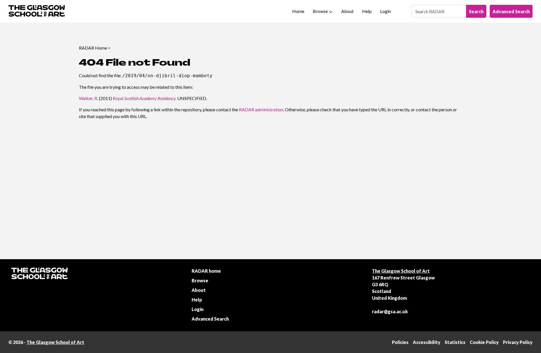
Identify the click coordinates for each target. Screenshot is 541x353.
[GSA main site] (36, 11)
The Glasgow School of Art (401, 271)
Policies (400, 342)
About (347, 11)
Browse (320, 11)
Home (298, 11)
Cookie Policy (484, 342)
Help (367, 11)
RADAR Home (93, 47)
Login (385, 11)
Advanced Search (511, 11)
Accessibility (426, 342)
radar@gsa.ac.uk (390, 311)
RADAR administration (261, 109)
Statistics (455, 342)
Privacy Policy (518, 342)
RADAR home (206, 271)
